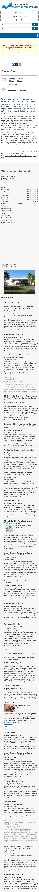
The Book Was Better (19, 450)
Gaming (34, 156)
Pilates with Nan (9, 379)
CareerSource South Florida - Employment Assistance (19, 582)
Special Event (11, 153)
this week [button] (19, 203)
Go (35, 25)
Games (21, 153)
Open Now (20, 20)
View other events (19, 53)
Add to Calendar (12, 84)
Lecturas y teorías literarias (20, 823)
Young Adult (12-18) (12, 151)
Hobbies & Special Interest (26, 156)
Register (7, 649)
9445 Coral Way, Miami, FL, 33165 (11, 265)
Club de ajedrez (9, 732)
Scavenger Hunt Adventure (13, 334)
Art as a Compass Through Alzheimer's (18, 307)
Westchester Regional (16, 90)
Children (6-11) (27, 151)
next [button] (35, 203)
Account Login (20, 13)
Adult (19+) (34, 151)
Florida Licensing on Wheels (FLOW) (17, 355)
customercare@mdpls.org (8, 176)
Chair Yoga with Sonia (12, 624)
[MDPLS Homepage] (19, 5)
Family (2, 157)
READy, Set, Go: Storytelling (21, 398)
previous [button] (4, 203)
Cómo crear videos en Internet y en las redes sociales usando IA (20, 426)
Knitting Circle (9, 702)
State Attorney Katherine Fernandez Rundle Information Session (19, 658)
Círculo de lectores (10, 801)
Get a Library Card (20, 16)
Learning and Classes (10, 156)
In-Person (17, 153)
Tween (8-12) (21, 151)
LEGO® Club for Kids (11, 685)
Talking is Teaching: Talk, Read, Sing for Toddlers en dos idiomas (18, 522)
